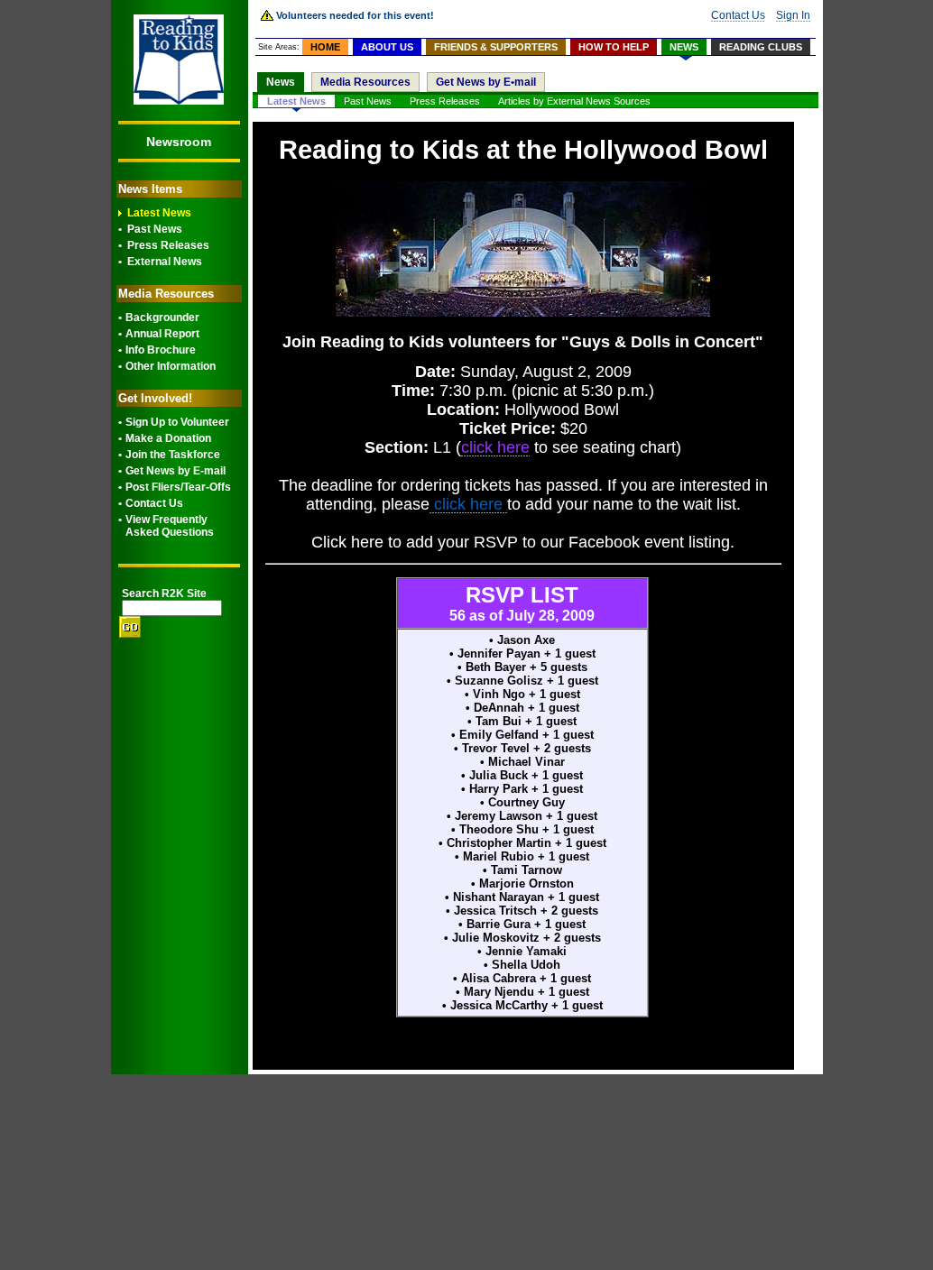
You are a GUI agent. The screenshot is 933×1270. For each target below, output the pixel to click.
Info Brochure (160, 350)
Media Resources (365, 82)
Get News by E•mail (486, 82)
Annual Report (162, 333)
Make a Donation (168, 438)
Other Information (170, 366)
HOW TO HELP (613, 46)
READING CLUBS (760, 46)
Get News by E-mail (175, 471)
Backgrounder (162, 317)
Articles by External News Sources (574, 101)
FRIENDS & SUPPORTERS (496, 46)
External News (164, 261)
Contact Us (154, 503)
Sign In (793, 15)
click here (468, 504)
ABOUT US (387, 46)
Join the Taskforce (172, 454)
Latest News (159, 213)
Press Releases (168, 245)
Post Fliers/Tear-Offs (178, 487)
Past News (154, 229)
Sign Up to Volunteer (177, 422)
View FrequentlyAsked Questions (169, 525)
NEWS (684, 46)
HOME (325, 46)
